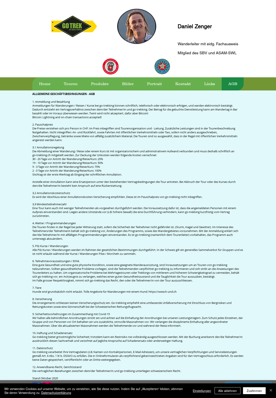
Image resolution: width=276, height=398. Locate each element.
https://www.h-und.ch (163, 292)
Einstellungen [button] (202, 391)
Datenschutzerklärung (56, 392)
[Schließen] (270, 391)
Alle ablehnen (227, 391)
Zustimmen (254, 391)
